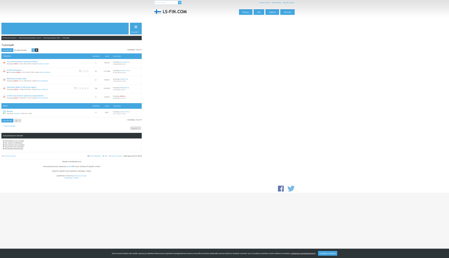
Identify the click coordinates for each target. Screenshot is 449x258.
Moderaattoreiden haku (16, 78)
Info (259, 12)
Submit (180, 2)
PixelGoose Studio (80, 176)
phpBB (69, 166)
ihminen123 (124, 70)
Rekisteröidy (276, 2)
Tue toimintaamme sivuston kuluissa (22, 61)
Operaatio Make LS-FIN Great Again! (21, 87)
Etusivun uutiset (43, 64)
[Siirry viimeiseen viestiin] (129, 62)
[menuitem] (115, 156)
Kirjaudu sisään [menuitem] (288, 2)
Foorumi (287, 12)
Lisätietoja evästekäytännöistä (303, 253)
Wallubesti (123, 88)
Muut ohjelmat (45, 72)
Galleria (272, 12)
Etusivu (246, 12)
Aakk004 (123, 79)
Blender (10, 111)
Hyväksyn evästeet (327, 253)
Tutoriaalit (7, 45)
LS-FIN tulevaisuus (14, 70)
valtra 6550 (124, 112)
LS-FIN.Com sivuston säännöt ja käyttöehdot (25, 96)
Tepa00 (16, 113)
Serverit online (264, 2)
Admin (16, 64)
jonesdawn (124, 62)
